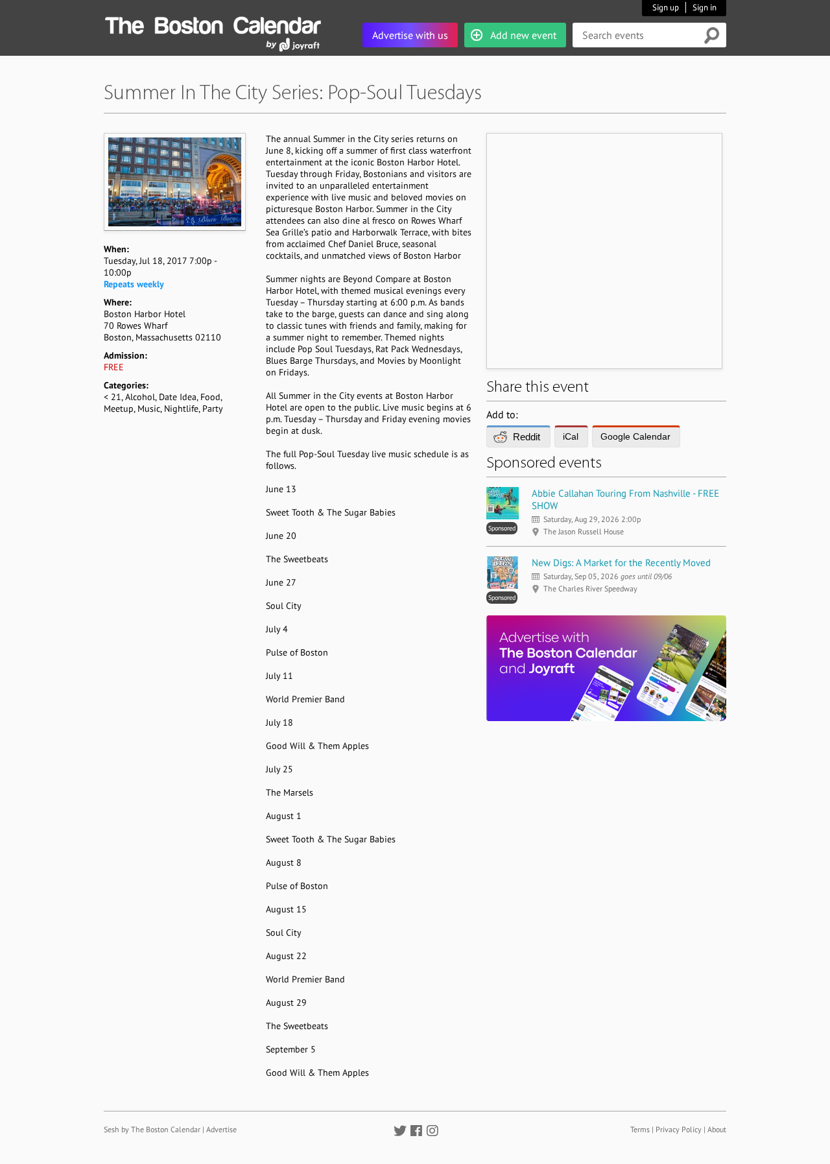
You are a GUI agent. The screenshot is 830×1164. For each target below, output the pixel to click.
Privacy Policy (679, 1129)
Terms (640, 1129)
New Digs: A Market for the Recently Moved (621, 562)
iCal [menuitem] (570, 436)
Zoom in (174, 181)
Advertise (221, 1129)
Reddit (526, 436)
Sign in (705, 7)
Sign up (665, 7)
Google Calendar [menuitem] (635, 436)
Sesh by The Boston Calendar (152, 1129)
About (716, 1129)
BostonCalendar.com (213, 23)
